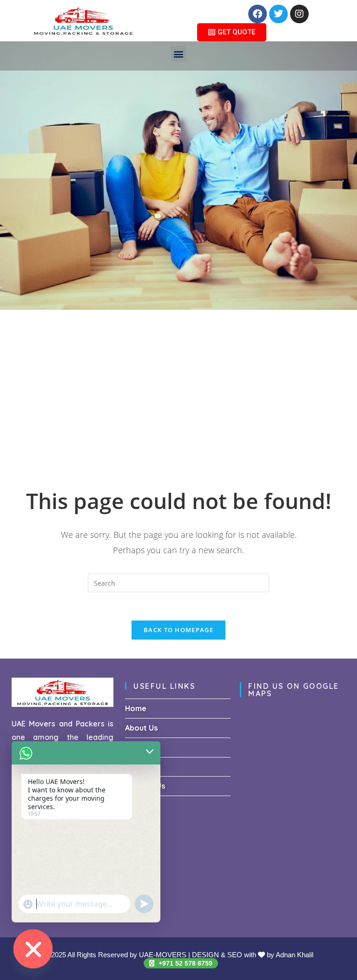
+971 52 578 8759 (184, 963)
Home (135, 708)
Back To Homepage (178, 630)
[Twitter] (278, 14)
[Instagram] (299, 14)
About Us (141, 727)
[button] (178, 53)
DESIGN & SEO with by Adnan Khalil (252, 955)
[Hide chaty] (33, 948)
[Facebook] (257, 14)
